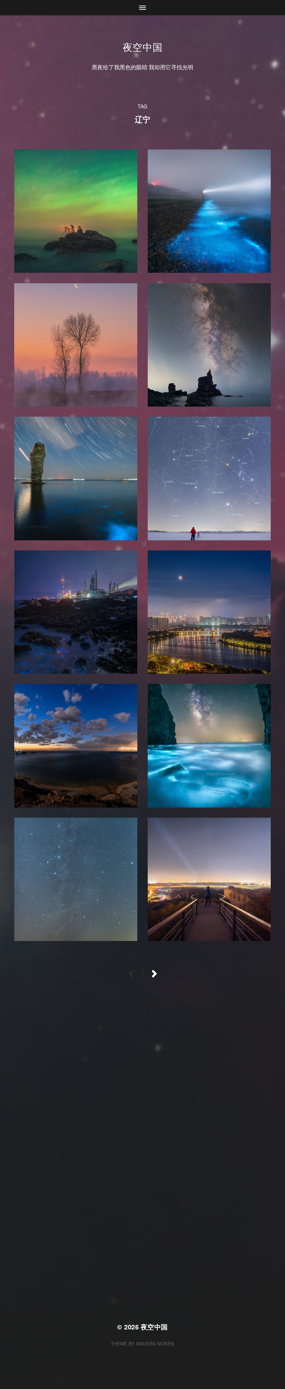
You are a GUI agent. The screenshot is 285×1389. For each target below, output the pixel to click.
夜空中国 (143, 47)
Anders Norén (155, 1343)
